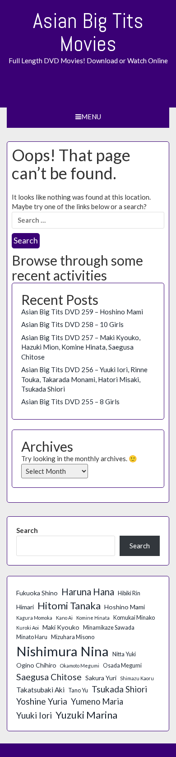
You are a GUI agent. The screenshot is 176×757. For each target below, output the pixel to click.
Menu (91, 116)
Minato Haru (31, 637)
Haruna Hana (87, 591)
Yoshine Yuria (41, 701)
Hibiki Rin (129, 593)
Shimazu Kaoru (137, 678)
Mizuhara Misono (72, 637)
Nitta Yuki (124, 654)
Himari (25, 607)
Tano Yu (78, 690)
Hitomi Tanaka (69, 605)
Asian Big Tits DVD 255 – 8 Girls (70, 401)
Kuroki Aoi (27, 628)
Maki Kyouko (60, 627)
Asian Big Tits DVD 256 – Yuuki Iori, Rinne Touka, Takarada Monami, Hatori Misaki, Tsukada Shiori (84, 379)
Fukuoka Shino (37, 593)
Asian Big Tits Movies (88, 32)
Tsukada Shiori (119, 689)
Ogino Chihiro (36, 665)
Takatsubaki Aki (40, 690)
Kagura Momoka (34, 618)
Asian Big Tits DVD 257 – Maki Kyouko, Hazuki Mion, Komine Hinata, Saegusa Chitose (80, 347)
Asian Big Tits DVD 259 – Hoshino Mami (82, 312)
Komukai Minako (134, 617)
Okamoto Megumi (79, 665)
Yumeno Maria (97, 701)
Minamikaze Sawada (108, 627)
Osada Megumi (122, 665)
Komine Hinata (93, 618)
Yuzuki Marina (86, 715)
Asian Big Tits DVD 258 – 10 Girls (72, 324)
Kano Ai (64, 618)
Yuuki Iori (34, 715)
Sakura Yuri (100, 678)
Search (27, 530)
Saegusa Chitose (49, 676)
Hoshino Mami (124, 607)
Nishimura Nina (62, 651)
